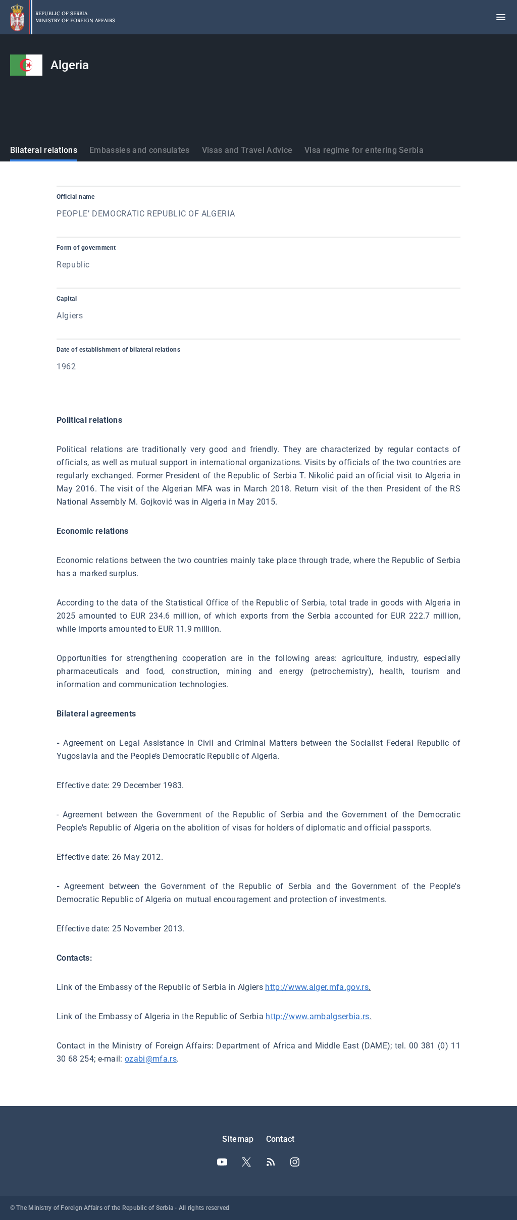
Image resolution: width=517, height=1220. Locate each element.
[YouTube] (222, 1162)
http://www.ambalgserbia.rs (317, 1016)
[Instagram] (295, 1162)
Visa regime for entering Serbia (364, 150)
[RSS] (271, 1162)
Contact (280, 1139)
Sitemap (237, 1139)
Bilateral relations (43, 150)
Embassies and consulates (139, 150)
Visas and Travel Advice (247, 150)
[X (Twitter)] (246, 1162)
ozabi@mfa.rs (151, 1059)
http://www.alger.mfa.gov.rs (317, 987)
